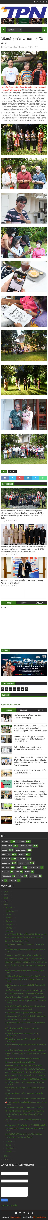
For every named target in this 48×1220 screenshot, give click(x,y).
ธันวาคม (9, 908)
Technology (23, 863)
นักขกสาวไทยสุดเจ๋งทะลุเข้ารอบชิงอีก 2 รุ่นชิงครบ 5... (25, 1016)
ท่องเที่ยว (19, 867)
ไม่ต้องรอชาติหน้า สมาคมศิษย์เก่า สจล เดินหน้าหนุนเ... (26, 962)
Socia (27, 872)
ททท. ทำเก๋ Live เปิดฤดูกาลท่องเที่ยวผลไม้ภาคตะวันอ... (25, 1050)
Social (4, 850)
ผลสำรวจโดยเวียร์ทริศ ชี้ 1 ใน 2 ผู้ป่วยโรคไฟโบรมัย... (25, 1072)
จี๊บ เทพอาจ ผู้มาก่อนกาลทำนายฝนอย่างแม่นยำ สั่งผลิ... (25, 1099)
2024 (6, 898)
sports (21, 854)
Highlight (6, 854)
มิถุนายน (9, 928)
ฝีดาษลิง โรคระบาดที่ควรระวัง (16, 941)
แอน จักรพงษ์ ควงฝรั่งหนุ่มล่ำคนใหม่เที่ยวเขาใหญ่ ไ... (25, 1013)
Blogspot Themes (39, 1217)
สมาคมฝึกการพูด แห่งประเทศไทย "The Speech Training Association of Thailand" (22, 581)
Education (6, 863)
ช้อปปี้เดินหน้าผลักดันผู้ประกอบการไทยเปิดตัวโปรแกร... (26, 976)
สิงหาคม (9, 921)
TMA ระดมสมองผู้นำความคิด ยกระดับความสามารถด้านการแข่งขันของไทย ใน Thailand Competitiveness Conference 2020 (30, 728)
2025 (6, 895)
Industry (5, 867)
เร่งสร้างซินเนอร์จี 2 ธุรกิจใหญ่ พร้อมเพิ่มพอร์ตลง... (24, 1066)
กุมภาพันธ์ (10, 1148)
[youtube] (40, 2)
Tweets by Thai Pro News (10, 705)
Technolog (6, 876)
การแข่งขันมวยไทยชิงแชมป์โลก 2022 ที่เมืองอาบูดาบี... (26, 934)
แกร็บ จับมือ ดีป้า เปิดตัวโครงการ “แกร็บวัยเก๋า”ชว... (24, 937)
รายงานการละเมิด (9, 1205)
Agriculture (34, 867)
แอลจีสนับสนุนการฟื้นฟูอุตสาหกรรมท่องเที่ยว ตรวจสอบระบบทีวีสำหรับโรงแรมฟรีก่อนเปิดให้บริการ (29, 738)
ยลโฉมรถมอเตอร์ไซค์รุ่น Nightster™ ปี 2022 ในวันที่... (26, 1125)
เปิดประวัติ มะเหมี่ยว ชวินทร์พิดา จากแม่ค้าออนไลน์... (25, 997)
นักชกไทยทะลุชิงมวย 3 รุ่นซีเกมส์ (17, 1019)
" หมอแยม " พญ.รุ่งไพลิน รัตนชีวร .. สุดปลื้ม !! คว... (24, 955)
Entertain (6, 859)
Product (5, 872)
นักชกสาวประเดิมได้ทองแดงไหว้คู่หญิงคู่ (20, 1062)
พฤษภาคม (10, 931)
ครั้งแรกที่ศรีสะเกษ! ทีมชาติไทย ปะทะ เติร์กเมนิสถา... (25, 1006)
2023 (6, 901)
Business (21, 841)
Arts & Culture (26, 846)
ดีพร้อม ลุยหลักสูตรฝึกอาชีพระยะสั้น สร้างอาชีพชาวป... (26, 1076)
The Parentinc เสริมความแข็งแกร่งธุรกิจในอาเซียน (24, 1111)
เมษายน (9, 1141)
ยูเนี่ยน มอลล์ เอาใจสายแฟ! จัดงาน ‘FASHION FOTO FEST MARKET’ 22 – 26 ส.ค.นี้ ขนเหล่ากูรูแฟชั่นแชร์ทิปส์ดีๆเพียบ (29, 783)
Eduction (33, 876)
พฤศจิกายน (10, 911)
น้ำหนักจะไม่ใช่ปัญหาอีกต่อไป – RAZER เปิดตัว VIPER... (26, 1079)
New (17, 872)
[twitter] (37, 2)
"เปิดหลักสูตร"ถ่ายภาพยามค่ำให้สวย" (19, 1137)
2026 (6, 891)
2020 (6, 1159)
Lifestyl (13, 880)
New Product (21, 850)
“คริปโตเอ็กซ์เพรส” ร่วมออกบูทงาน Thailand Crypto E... (26, 990)
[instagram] (46, 2)
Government (7, 846)
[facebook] (34, 2)
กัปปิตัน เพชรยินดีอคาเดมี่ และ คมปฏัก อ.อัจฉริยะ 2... (25, 958)
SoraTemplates (15, 1217)
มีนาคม (9, 1145)
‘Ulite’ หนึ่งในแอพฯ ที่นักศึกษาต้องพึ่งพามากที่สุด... (23, 1059)
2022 (6, 905)
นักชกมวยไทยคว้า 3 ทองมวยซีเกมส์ (18, 1009)
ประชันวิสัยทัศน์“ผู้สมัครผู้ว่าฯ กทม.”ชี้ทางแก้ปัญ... (23, 1134)
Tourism (22, 859)
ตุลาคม (9, 914)
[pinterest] (43, 2)
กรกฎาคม (10, 925)
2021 (6, 1156)
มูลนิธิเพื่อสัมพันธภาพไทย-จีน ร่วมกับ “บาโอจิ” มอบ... (25, 1069)
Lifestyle (12, 471)
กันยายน (9, 918)
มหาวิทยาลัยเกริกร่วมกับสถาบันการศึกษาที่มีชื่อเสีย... (25, 994)
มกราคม (9, 1152)
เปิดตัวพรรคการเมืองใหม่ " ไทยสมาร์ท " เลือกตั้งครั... (25, 1108)
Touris (20, 876)
